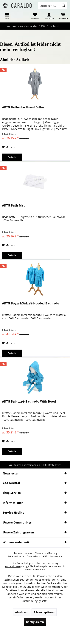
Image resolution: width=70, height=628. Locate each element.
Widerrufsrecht (16, 556)
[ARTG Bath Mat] (35, 181)
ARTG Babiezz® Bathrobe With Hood (29, 402)
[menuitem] (7, 15)
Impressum (56, 556)
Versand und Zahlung (46, 553)
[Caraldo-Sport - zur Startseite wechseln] (17, 5)
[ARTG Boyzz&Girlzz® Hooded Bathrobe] (35, 279)
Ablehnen (21, 612)
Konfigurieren (35, 622)
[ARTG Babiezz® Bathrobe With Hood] (35, 377)
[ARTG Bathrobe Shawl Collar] (35, 83)
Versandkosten (13, 566)
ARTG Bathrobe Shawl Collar (23, 107)
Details (12, 157)
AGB (45, 556)
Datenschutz (33, 556)
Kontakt (29, 553)
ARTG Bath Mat (13, 205)
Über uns (17, 553)
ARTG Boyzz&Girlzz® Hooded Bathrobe (30, 303)
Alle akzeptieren (44, 612)
